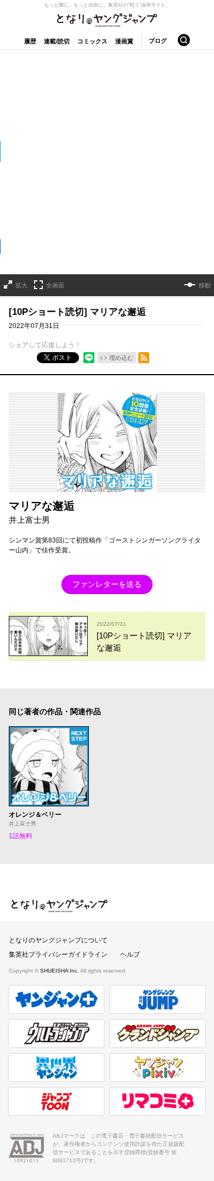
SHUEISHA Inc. (60, 971)
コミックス (92, 41)
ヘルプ (130, 954)
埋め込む (121, 357)
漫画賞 (124, 41)
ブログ (158, 40)
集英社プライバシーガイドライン (58, 954)
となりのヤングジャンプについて (58, 940)
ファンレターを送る (107, 584)
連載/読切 (57, 41)
